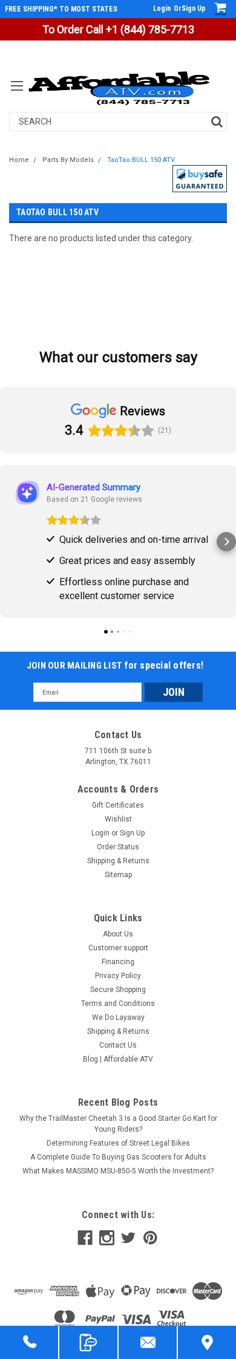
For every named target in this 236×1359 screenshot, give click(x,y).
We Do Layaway (118, 1017)
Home (19, 160)
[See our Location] (207, 1342)
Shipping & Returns (118, 861)
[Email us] (148, 1342)
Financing (118, 962)
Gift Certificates (118, 805)
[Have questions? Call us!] (29, 1342)
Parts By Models (68, 160)
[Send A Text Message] (88, 1342)
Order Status (118, 847)
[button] (199, 178)
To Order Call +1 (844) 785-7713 (118, 29)
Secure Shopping (118, 989)
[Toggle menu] (16, 93)
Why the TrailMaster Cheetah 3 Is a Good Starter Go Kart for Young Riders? (118, 1124)
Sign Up (194, 8)
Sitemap (118, 875)
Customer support (118, 948)
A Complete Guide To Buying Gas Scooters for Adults (118, 1157)
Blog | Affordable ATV (118, 1059)
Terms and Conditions (118, 1003)
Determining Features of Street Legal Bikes (118, 1143)
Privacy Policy (118, 975)
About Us (118, 934)
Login (162, 8)
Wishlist (118, 819)
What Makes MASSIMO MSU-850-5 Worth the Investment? (118, 1171)
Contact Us (118, 1045)
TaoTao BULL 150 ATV (141, 160)
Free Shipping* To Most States (61, 9)
